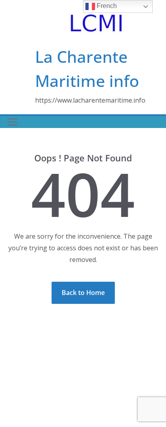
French (106, 5)
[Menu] (12, 122)
